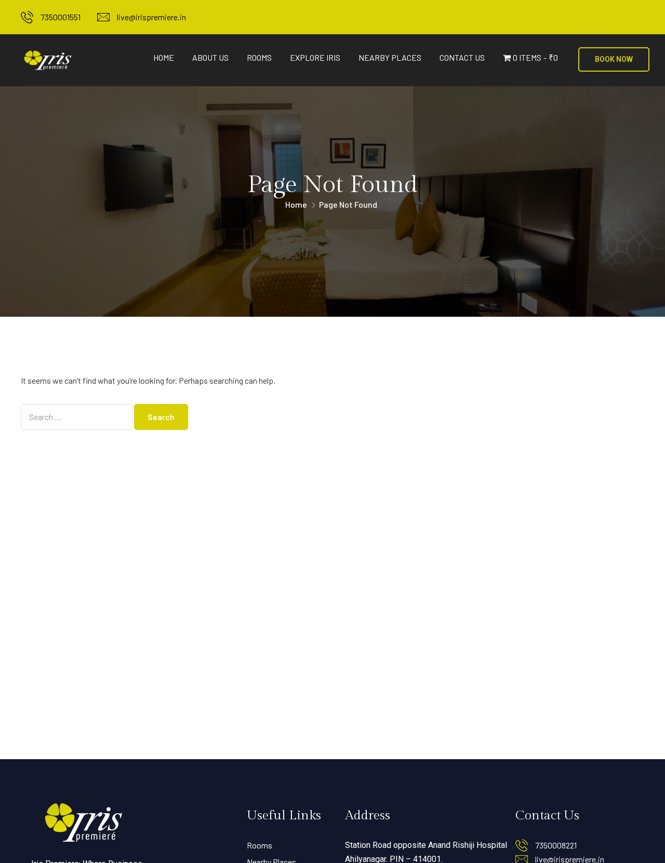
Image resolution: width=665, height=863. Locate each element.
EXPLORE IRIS (315, 57)
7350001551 (61, 17)
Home (163, 57)
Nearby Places (389, 57)
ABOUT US (210, 57)
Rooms (259, 57)
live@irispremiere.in (151, 17)
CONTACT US (462, 57)
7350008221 (556, 845)
